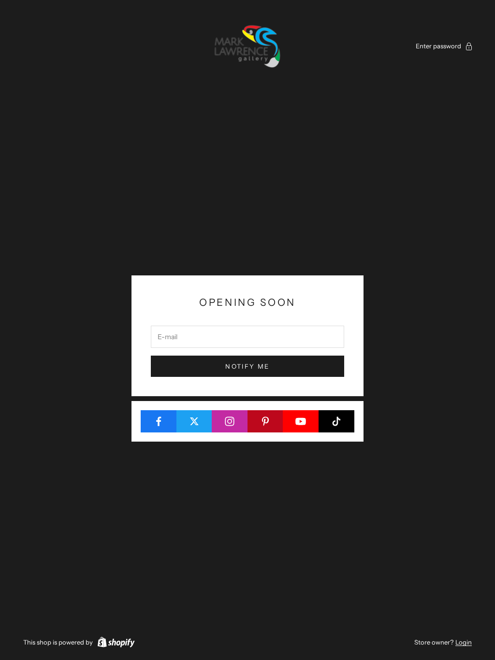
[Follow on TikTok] (336, 421)
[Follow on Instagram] (230, 421)
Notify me (247, 366)
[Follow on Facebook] (158, 421)
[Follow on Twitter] (194, 421)
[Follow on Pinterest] (265, 421)
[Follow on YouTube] (301, 421)
